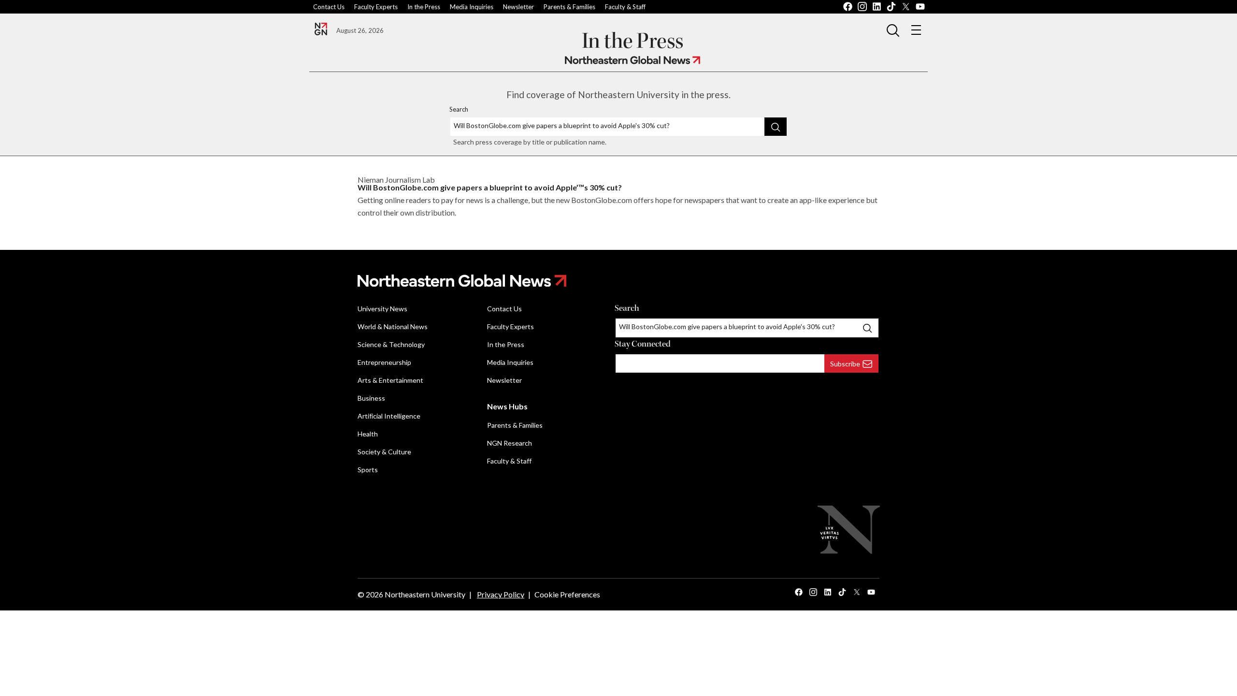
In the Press (423, 7)
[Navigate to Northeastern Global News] (632, 60)
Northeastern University (425, 594)
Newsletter (518, 7)
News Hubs (507, 406)
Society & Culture (384, 452)
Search (458, 109)
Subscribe (845, 364)
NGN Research (509, 443)
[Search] (775, 126)
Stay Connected (643, 343)
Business (371, 398)
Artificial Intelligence (389, 416)
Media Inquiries (471, 7)
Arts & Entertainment (390, 380)
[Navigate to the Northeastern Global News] (320, 29)
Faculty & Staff (625, 7)
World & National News (393, 326)
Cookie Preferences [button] (567, 594)
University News (382, 308)
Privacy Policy (500, 594)
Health (368, 434)
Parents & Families (569, 7)
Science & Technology (391, 344)
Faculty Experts (376, 7)
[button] (893, 30)
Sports (368, 469)
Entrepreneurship (384, 362)
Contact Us (329, 7)
